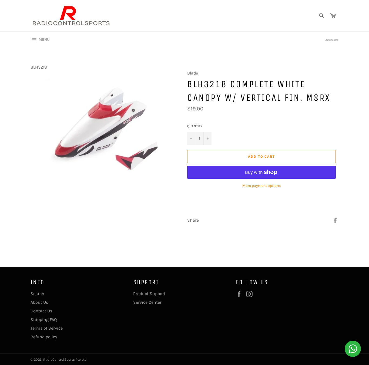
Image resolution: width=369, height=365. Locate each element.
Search (37, 293)
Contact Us (41, 310)
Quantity (194, 126)
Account (331, 40)
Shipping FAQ (44, 319)
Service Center (147, 302)
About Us (39, 302)
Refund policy (44, 336)
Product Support (149, 293)
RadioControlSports (59, 359)
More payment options (261, 185)
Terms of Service (47, 328)
